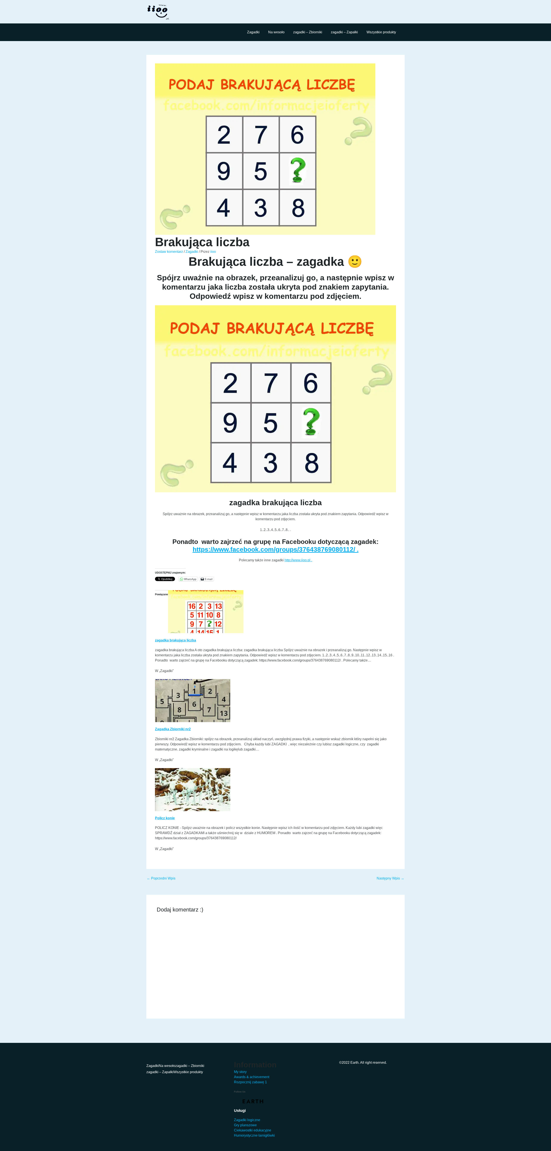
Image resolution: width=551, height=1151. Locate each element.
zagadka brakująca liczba (175, 640)
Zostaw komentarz (169, 251)
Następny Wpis (390, 878)
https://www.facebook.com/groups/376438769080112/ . (276, 549)
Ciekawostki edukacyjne (252, 1130)
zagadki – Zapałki (344, 32)
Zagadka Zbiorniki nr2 (173, 729)
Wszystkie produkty (381, 32)
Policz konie (165, 818)
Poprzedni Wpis (161, 878)
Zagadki (253, 32)
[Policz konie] (192, 789)
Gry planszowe (245, 1125)
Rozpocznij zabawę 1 (250, 1082)
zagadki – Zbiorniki (307, 32)
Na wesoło (276, 32)
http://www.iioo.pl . (298, 560)
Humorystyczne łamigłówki (254, 1135)
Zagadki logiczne (247, 1120)
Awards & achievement (251, 1077)
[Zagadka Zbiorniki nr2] (192, 700)
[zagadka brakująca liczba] (205, 611)
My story (240, 1072)
